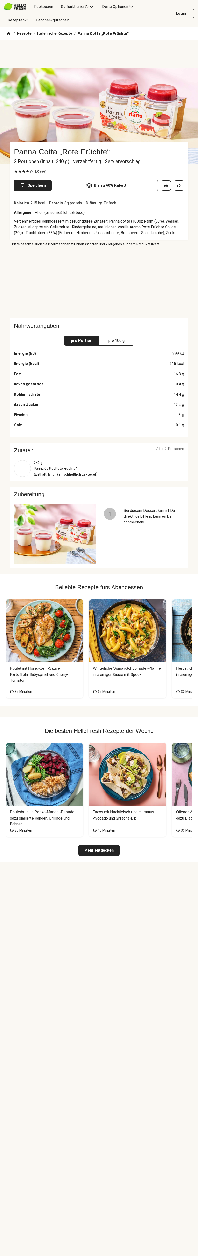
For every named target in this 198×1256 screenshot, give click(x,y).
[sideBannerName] (99, 282)
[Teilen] (179, 185)
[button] (99, 450)
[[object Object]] (166, 185)
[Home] (9, 34)
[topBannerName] (99, 54)
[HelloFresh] (15, 6)
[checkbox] (16, 171)
